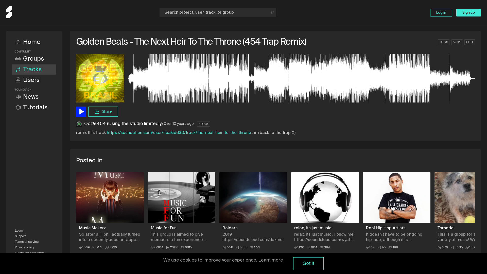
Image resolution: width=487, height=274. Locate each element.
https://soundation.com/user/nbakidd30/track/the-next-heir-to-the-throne (179, 133)
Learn (19, 230)
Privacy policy (24, 247)
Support (20, 236)
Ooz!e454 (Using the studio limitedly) (123, 124)
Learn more (270, 260)
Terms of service (27, 242)
